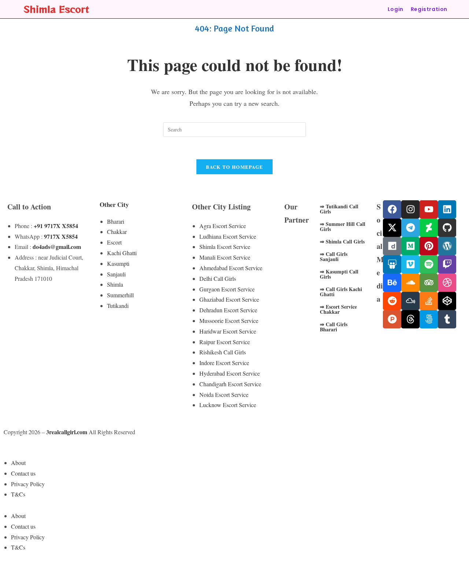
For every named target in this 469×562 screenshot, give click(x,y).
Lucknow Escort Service (227, 405)
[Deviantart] (429, 228)
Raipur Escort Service (224, 342)
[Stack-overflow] (429, 301)
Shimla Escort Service (224, 246)
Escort (114, 242)
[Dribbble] (447, 282)
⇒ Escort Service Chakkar (338, 309)
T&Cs (18, 494)
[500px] (429, 319)
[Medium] (410, 246)
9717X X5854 (61, 236)
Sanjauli (116, 274)
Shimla (115, 284)
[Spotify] (429, 264)
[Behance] (392, 282)
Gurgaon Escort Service (227, 289)
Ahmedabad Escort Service (230, 268)
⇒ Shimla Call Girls (342, 241)
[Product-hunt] (392, 319)
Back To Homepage (234, 166)
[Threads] (410, 319)
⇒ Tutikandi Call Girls (339, 208)
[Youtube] (429, 209)
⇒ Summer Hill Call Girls (342, 226)
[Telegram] (410, 228)
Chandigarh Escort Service (230, 384)
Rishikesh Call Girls (222, 352)
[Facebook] (392, 209)
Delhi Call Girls (217, 278)
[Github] (447, 228)
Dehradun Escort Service (228, 310)
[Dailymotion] (392, 246)
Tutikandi (118, 305)
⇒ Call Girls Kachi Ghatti (341, 291)
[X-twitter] (392, 228)
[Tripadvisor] (429, 282)
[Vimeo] (410, 264)
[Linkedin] (447, 209)
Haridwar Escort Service (227, 331)
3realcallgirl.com (66, 432)
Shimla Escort (56, 9)
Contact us (23, 473)
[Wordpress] (447, 246)
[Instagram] (410, 209)
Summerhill (120, 295)
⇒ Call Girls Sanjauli (333, 256)
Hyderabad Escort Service (229, 373)
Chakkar (117, 231)
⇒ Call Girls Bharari (333, 326)
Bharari (115, 221)
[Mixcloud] (410, 301)
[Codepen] (447, 301)
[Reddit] (392, 301)
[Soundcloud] (410, 282)
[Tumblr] (447, 319)
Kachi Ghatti (122, 253)
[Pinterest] (429, 246)
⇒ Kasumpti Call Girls (339, 274)
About (18, 462)
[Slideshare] (392, 264)
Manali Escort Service (224, 257)
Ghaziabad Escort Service (229, 299)
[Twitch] (447, 264)
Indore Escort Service (224, 362)
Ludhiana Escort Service (227, 236)
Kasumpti (118, 263)
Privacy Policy (28, 484)
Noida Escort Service (223, 394)
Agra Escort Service (222, 226)
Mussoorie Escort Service (228, 320)
